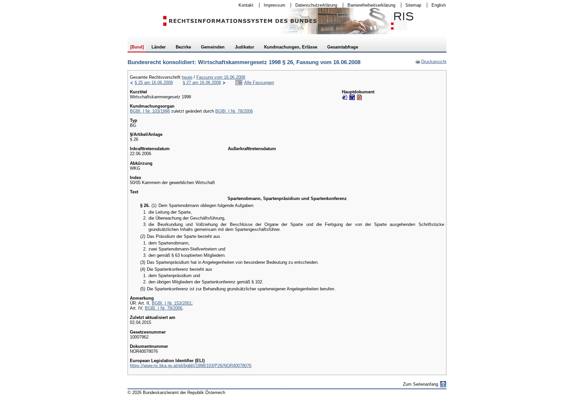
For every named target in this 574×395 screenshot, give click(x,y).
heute (187, 77)
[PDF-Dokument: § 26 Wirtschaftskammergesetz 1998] (359, 97)
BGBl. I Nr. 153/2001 (172, 303)
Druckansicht (430, 61)
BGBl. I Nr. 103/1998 (150, 111)
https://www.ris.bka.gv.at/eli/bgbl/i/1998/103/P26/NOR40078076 (190, 365)
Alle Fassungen (259, 82)
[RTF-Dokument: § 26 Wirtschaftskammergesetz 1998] (352, 97)
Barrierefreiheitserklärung (369, 5)
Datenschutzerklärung (314, 5)
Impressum (272, 5)
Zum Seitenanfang (420, 384)
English (438, 5)
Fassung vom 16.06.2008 (220, 77)
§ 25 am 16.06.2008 (154, 82)
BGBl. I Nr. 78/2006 (234, 111)
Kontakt (243, 5)
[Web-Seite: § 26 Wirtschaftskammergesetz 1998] (345, 97)
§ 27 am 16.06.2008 (202, 82)
